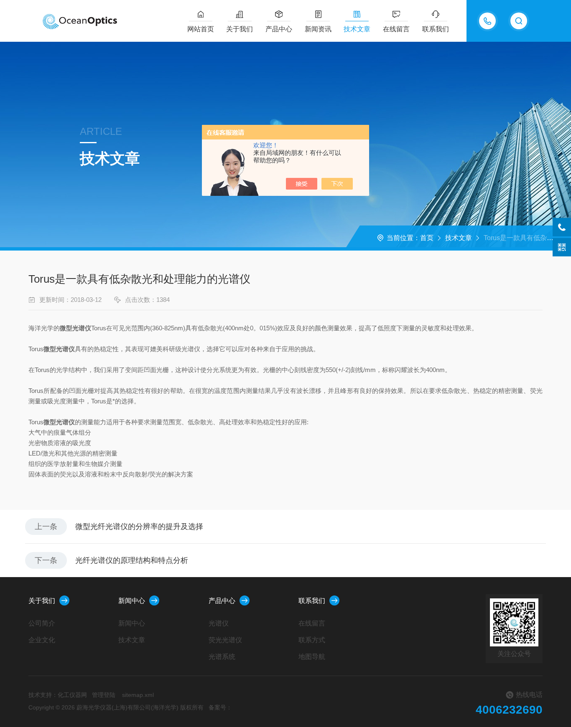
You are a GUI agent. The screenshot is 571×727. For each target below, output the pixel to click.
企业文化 (41, 639)
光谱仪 (219, 623)
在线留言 (396, 29)
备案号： (220, 707)
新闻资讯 (318, 29)
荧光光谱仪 (225, 639)
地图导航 (311, 656)
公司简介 (41, 623)
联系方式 (311, 639)
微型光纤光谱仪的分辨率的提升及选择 (139, 526)
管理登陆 (103, 695)
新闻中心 (131, 600)
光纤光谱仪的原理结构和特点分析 (131, 560)
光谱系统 (222, 656)
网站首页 (200, 29)
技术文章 (357, 29)
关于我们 (239, 29)
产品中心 (278, 29)
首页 (426, 237)
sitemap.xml (138, 695)
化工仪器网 (72, 695)
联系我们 (435, 29)
